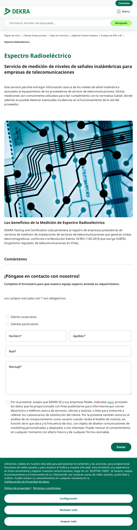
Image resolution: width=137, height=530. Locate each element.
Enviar (121, 447)
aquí (110, 402)
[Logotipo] (18, 11)
